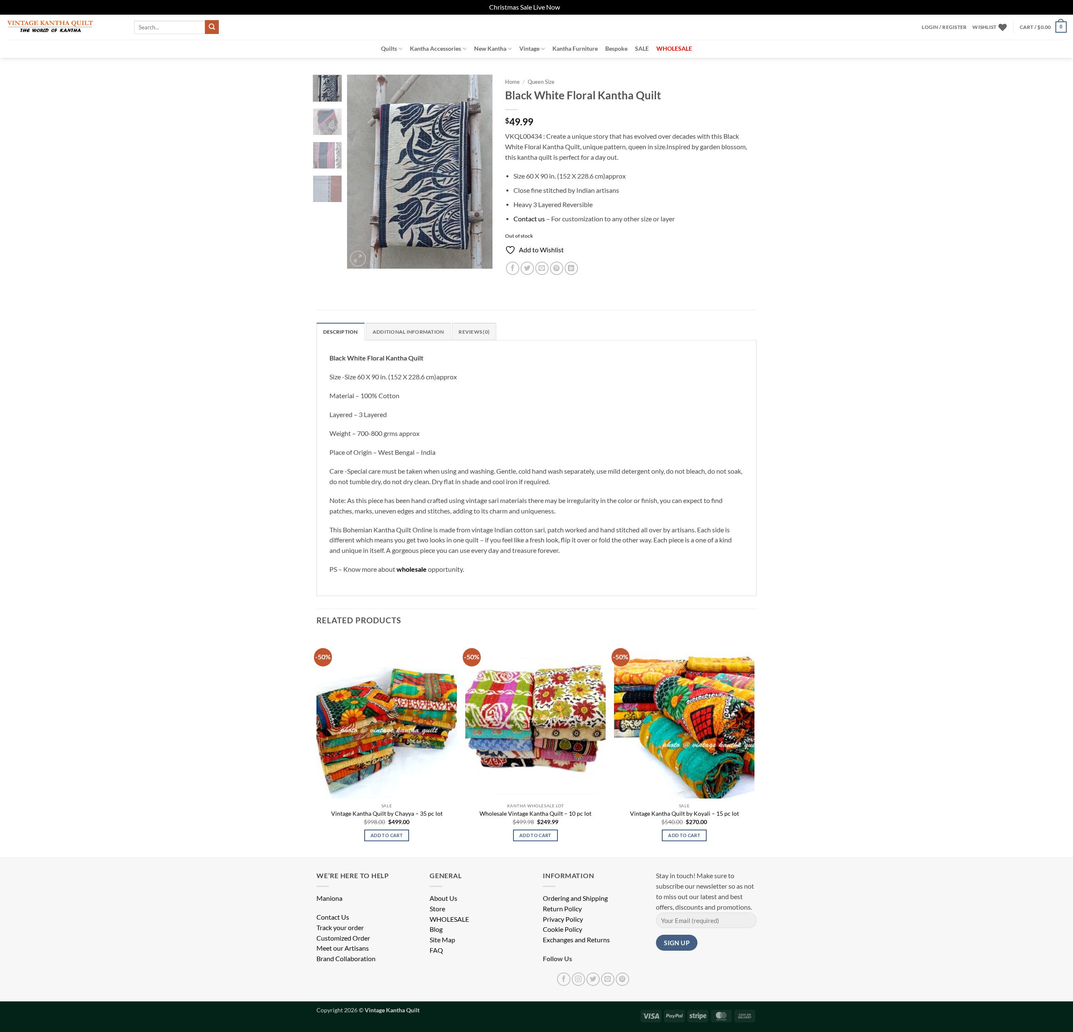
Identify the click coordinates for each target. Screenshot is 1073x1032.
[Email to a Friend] (542, 268)
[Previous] (360, 171)
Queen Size (541, 81)
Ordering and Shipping (575, 898)
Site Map (442, 940)
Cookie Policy (562, 929)
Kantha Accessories (435, 48)
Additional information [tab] (408, 332)
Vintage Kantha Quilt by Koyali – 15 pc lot (684, 813)
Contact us (529, 219)
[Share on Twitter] (527, 268)
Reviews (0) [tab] (474, 332)
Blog (436, 929)
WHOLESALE (449, 919)
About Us (443, 898)
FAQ (436, 950)
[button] (944, 27)
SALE (642, 48)
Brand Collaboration (346, 958)
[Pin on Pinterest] (556, 268)
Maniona (329, 898)
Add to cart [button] (387, 835)
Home (512, 81)
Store (437, 909)
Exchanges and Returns (576, 940)
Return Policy (562, 909)
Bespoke (616, 48)
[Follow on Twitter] (593, 979)
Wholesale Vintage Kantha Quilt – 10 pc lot (535, 813)
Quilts (389, 48)
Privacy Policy (563, 919)
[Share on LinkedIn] (571, 268)
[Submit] (212, 27)
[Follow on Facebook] (563, 979)
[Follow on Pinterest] (622, 979)
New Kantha (490, 48)
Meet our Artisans (342, 948)
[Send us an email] (607, 979)
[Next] (479, 171)
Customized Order (343, 938)
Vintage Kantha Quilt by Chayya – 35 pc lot (387, 813)
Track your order (340, 927)
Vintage (529, 48)
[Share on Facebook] (512, 268)
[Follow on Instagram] (578, 979)
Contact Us (332, 917)
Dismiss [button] (572, 7)
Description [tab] (340, 332)
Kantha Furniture (575, 48)
